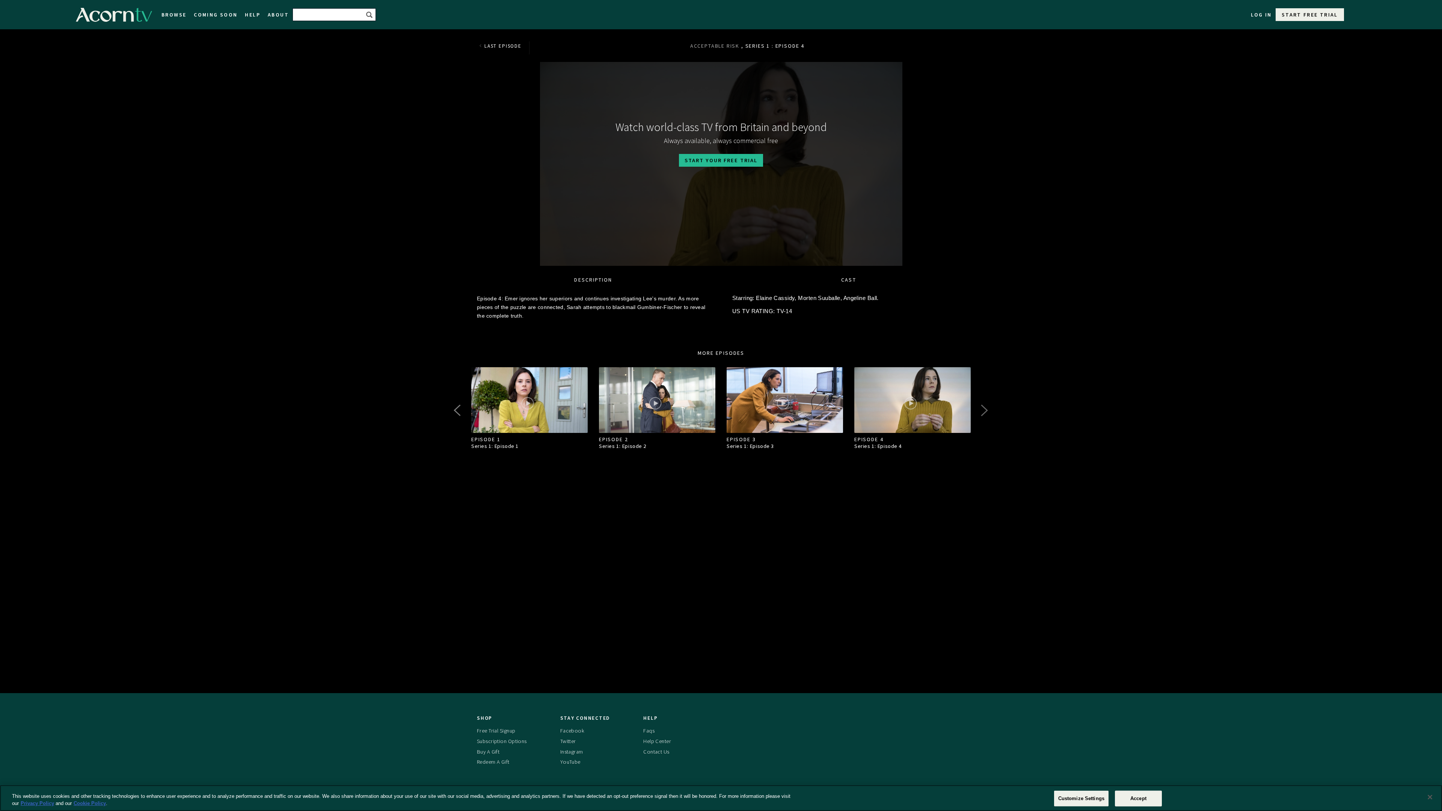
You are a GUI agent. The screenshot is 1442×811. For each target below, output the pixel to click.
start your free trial (721, 160)
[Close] (1430, 797)
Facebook (572, 730)
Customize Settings (1081, 798)
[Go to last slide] (458, 410)
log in (1261, 14)
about (278, 14)
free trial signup (496, 730)
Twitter (568, 741)
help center (657, 741)
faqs (649, 730)
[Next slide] (983, 410)
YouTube (570, 761)
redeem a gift (493, 761)
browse (173, 14)
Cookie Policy (90, 803)
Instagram (571, 751)
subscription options (502, 741)
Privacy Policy (37, 803)
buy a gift (488, 751)
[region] (721, 798)
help (252, 14)
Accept (1138, 798)
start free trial (1310, 14)
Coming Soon (215, 14)
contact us (656, 751)
